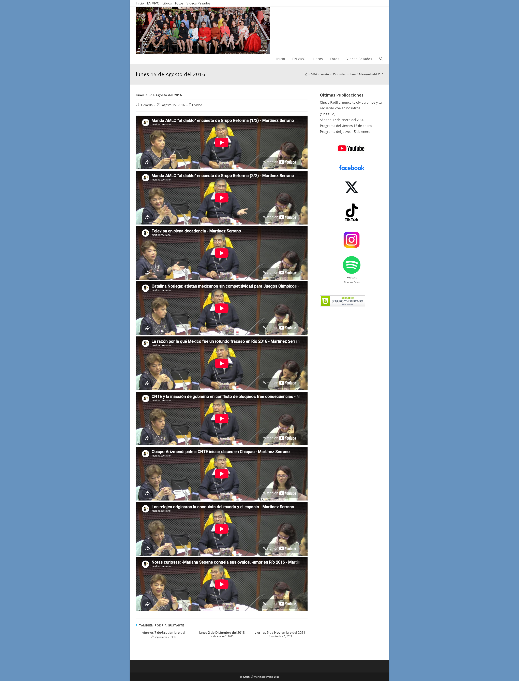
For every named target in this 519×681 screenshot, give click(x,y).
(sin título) (327, 114)
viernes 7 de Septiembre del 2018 (163, 633)
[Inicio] (306, 74)
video (198, 105)
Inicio (140, 3)
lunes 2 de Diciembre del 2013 (222, 632)
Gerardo (147, 105)
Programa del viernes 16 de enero (346, 126)
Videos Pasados (199, 3)
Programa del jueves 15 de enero (345, 131)
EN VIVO (153, 3)
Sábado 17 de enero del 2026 (342, 120)
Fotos (179, 3)
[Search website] (381, 59)
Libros (167, 3)
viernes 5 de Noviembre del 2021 (280, 632)
